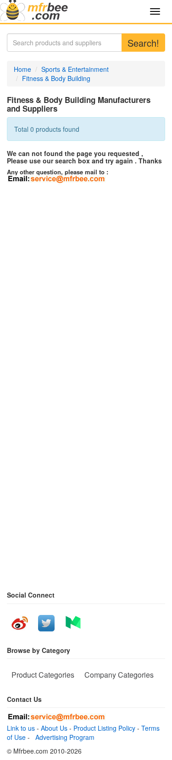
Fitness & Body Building (56, 78)
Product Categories (42, 674)
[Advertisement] (86, 275)
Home (22, 69)
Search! (143, 42)
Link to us (21, 728)
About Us (54, 728)
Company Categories (119, 674)
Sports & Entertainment (75, 69)
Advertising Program (63, 737)
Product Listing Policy (104, 728)
